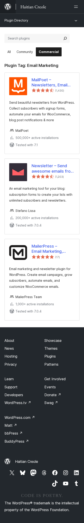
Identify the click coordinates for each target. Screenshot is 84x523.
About (9, 340)
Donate (52, 395)
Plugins (50, 356)
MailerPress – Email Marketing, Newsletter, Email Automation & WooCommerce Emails (53, 249)
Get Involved (55, 379)
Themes (51, 348)
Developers (13, 395)
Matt (10, 425)
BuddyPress (16, 441)
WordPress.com (19, 417)
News (9, 348)
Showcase (53, 340)
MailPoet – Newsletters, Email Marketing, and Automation (49, 82)
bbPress (13, 433)
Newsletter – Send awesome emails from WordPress (53, 168)
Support (10, 387)
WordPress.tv (17, 402)
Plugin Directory (16, 20)
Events (50, 387)
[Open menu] (77, 6)
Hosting (10, 356)
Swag (51, 402)
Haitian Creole (26, 461)
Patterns (51, 364)
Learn (9, 379)
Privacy (10, 364)
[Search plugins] (65, 38)
